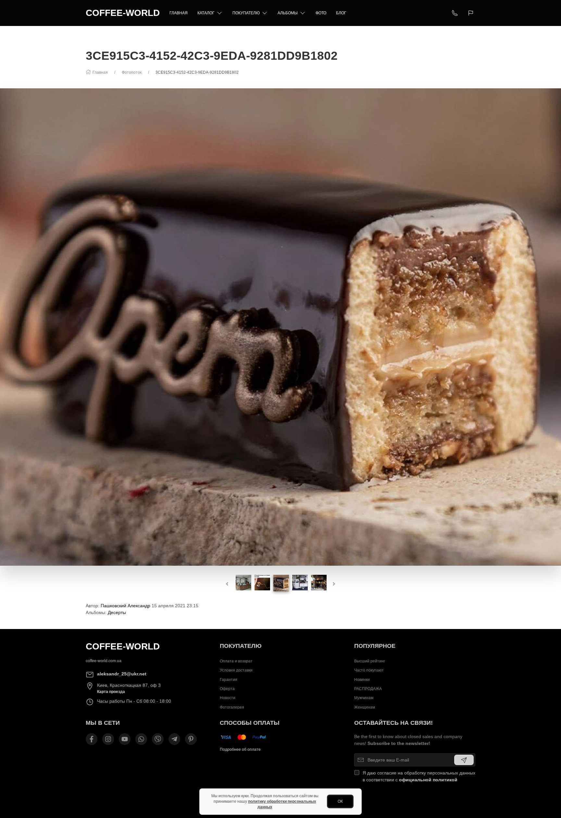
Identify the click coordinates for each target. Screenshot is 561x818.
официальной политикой (428, 779)
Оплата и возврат (236, 661)
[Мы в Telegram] (174, 739)
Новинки (362, 679)
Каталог (206, 13)
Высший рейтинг (369, 661)
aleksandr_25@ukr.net (121, 673)
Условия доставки (236, 670)
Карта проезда (111, 691)
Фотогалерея (232, 707)
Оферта (227, 688)
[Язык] (471, 13)
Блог (341, 13)
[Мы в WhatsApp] (141, 739)
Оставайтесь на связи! (393, 723)
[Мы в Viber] (158, 739)
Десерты (117, 612)
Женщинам (364, 707)
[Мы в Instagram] (108, 739)
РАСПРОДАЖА (368, 688)
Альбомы (288, 13)
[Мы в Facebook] (91, 739)
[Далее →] (280, 326)
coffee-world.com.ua (103, 661)
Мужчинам (363, 698)
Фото (321, 13)
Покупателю (246, 13)
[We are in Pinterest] (191, 739)
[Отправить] (464, 760)
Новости (227, 698)
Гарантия (228, 679)
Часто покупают (369, 670)
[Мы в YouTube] (125, 739)
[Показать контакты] (455, 13)
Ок (340, 801)
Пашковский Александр (125, 605)
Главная (178, 13)
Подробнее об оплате (240, 749)
